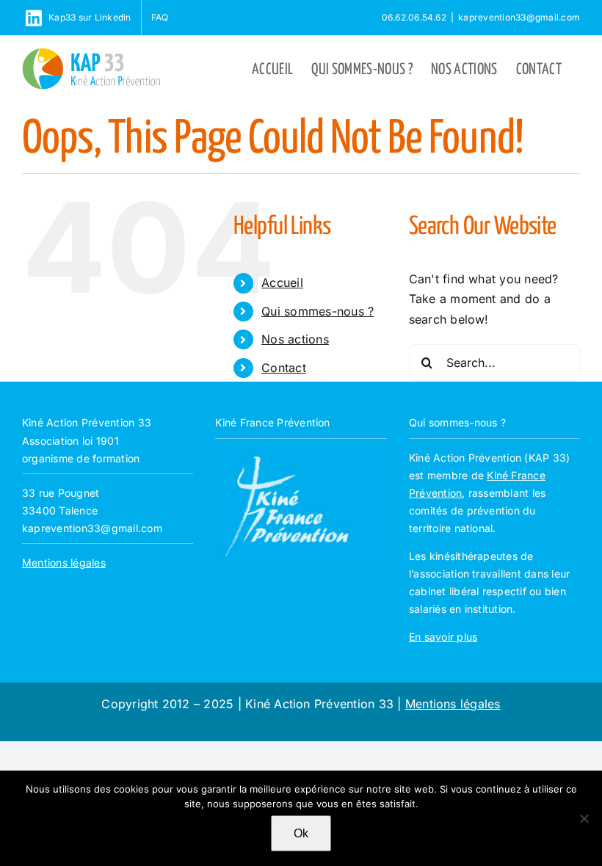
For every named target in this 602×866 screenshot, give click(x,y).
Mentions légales (64, 562)
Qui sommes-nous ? (317, 311)
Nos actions (295, 339)
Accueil (282, 282)
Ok (301, 833)
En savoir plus (443, 636)
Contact (283, 367)
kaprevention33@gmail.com (519, 17)
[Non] (583, 818)
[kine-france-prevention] (300, 450)
